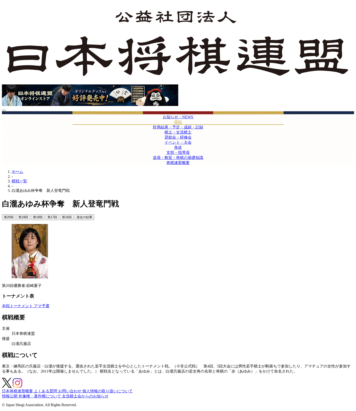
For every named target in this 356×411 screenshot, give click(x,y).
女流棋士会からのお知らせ (85, 396)
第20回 (9, 217)
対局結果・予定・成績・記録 (178, 127)
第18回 (38, 217)
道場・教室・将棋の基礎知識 (178, 158)
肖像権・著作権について (40, 396)
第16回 (67, 217)
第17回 (52, 217)
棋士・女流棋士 (178, 132)
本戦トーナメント (18, 306)
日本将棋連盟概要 (18, 391)
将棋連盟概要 (178, 163)
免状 (178, 147)
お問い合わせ (70, 391)
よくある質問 (46, 391)
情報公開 (10, 396)
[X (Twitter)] (7, 386)
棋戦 (178, 122)
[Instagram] (17, 386)
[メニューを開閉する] (4, 110)
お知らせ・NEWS (178, 117)
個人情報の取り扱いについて (107, 391)
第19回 (23, 217)
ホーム (17, 172)
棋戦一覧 (19, 181)
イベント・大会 (178, 142)
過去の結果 (84, 217)
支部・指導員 (178, 152)
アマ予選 (41, 306)
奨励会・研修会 (178, 137)
